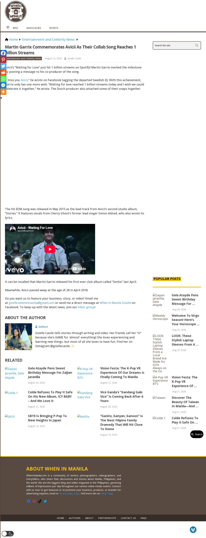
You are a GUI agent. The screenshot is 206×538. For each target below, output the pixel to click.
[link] (24, 80)
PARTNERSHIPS (107, 518)
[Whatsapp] (3, 79)
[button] (8, 533)
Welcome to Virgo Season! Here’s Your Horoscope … (186, 319)
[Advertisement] (177, 219)
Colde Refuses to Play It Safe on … (185, 420)
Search (198, 434)
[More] (3, 91)
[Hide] (1, 98)
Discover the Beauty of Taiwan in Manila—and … (185, 402)
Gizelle (43, 326)
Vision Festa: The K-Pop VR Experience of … (184, 381)
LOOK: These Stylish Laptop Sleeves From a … (185, 340)
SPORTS (53, 28)
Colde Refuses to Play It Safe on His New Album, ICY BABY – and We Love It (50, 396)
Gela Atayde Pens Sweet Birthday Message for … (185, 299)
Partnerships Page (69, 493)
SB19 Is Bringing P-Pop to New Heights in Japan (47, 418)
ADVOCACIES (33, 28)
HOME (61, 518)
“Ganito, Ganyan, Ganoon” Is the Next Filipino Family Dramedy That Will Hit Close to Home (121, 422)
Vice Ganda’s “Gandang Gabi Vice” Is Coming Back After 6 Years (121, 396)
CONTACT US (128, 518)
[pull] (7, 27)
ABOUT (89, 518)
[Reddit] (3, 72)
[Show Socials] (193, 529)
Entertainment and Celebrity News (23, 58)
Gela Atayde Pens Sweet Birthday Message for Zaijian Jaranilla (50, 372)
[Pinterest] (3, 59)
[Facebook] (3, 53)
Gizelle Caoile (74, 58)
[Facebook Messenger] (3, 85)
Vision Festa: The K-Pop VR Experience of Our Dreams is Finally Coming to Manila (122, 372)
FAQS (143, 518)
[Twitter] (3, 66)
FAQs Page (107, 493)
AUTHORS (75, 518)
